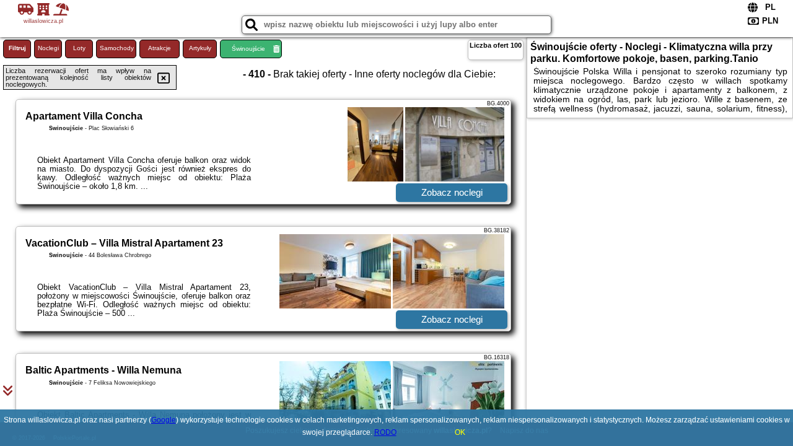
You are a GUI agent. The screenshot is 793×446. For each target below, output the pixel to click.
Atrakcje (159, 48)
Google (163, 420)
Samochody (117, 48)
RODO (385, 432)
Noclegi (48, 48)
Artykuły (200, 48)
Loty (79, 48)
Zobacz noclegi (452, 192)
